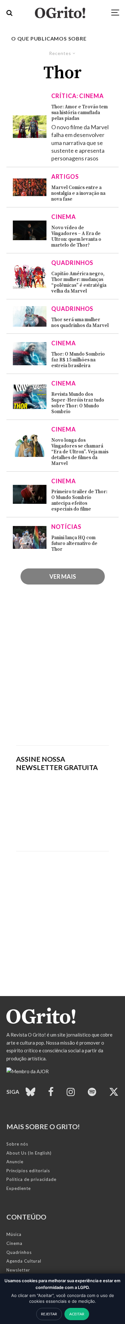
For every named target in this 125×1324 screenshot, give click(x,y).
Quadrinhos (72, 262)
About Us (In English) (29, 1153)
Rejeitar (49, 1313)
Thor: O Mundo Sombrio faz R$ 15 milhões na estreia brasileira (78, 360)
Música (13, 1234)
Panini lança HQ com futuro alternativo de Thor (74, 543)
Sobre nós (17, 1144)
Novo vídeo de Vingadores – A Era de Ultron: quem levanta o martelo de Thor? (76, 236)
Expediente (18, 1188)
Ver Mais (62, 576)
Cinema (63, 216)
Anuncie (14, 1161)
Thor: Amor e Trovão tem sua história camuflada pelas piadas (79, 113)
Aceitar (76, 1313)
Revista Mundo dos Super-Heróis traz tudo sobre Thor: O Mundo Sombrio (77, 403)
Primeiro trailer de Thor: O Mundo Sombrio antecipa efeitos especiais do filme (79, 500)
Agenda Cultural (23, 1261)
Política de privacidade (31, 1179)
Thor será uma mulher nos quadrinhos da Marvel (80, 323)
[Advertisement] (62, 673)
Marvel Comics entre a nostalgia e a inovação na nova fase (78, 193)
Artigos (65, 176)
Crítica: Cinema (77, 95)
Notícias (66, 526)
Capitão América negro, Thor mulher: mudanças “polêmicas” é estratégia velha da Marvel (78, 282)
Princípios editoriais (28, 1170)
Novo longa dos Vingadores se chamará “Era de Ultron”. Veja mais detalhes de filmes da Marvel (79, 452)
